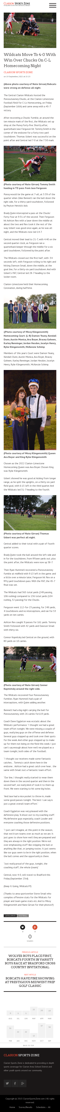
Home (12, 1107)
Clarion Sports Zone (18, 72)
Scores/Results (25, 1107)
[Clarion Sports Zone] (17, 6)
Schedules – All (43, 1107)
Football (23, 916)
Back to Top (28, 1045)
